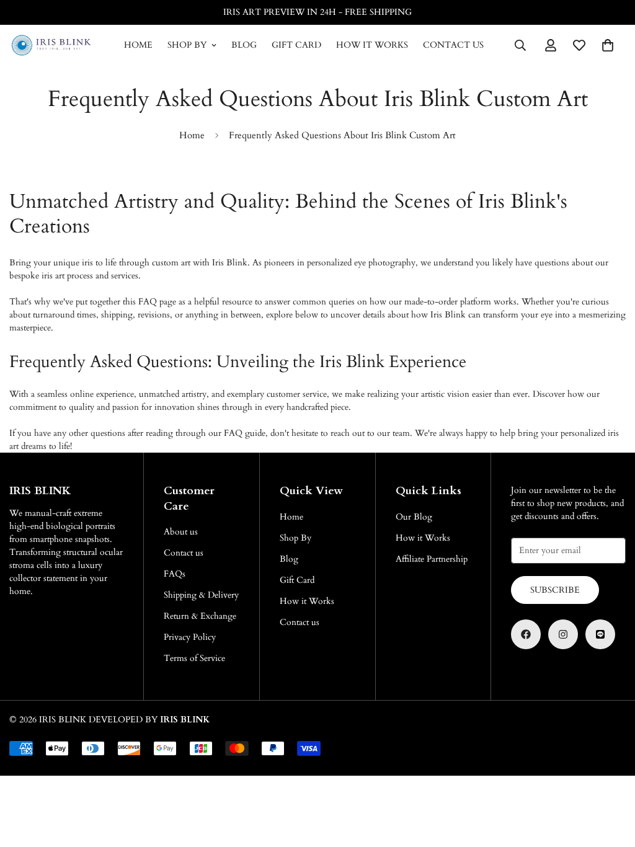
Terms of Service (194, 658)
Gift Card (296, 45)
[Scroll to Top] (611, 779)
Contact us (453, 45)
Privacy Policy (190, 637)
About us (181, 532)
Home (138, 45)
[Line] (600, 634)
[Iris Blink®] (51, 45)
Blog (244, 45)
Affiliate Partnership (432, 559)
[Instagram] (563, 634)
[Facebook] (526, 634)
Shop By (186, 45)
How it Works (372, 45)
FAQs (174, 574)
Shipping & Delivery (201, 595)
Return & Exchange (200, 616)
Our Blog (414, 517)
